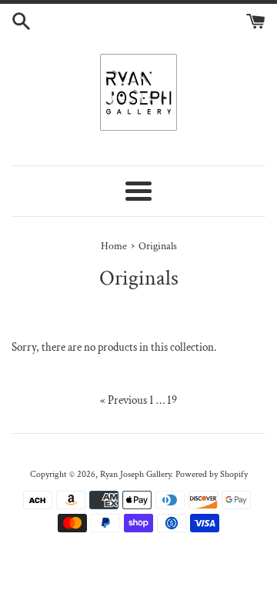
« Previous (123, 400)
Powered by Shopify (211, 474)
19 (172, 400)
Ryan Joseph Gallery (135, 474)
